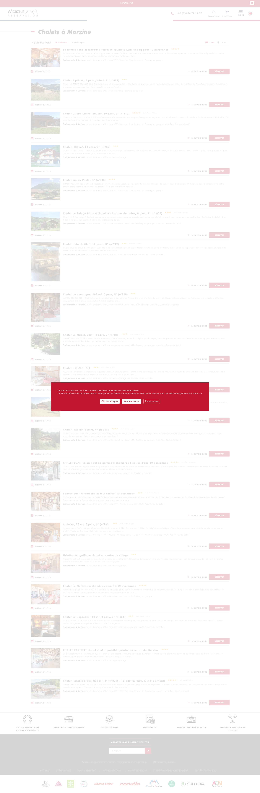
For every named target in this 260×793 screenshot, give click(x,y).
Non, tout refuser (131, 401)
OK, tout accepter (109, 401)
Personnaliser (152, 401)
